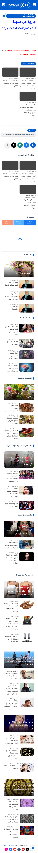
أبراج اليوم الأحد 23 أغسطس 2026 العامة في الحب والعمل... (12, 806)
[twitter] (27, 849)
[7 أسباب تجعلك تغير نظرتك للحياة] (26, 284)
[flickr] (6, 849)
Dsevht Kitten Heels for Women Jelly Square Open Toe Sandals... (11, 607)
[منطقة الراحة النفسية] (26, 308)
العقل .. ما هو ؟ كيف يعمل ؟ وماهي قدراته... (12, 368)
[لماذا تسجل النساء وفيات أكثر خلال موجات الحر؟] (27, 674)
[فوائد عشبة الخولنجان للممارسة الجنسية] (26, 407)
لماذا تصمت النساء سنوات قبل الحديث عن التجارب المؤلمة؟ (11, 703)
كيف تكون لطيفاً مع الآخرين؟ (19, 274)
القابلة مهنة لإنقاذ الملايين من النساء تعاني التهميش (11, 545)
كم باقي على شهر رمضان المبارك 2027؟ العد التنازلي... (11, 740)
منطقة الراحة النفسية (13, 308)
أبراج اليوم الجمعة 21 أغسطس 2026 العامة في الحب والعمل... (11, 833)
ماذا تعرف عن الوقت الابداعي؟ (11, 767)
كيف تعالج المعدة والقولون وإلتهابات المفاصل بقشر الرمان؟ (11, 435)
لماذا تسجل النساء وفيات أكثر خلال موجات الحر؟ (11, 676)
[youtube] (14, 849)
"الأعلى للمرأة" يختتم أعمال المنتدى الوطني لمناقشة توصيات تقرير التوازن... (28, 85)
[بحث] (3, 4)
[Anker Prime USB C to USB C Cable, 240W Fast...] (27, 638)
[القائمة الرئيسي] (34, 4)
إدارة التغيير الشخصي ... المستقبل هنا (13, 356)
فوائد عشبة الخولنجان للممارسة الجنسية (11, 408)
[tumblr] (19, 849)
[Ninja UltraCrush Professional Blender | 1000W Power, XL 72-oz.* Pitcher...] (27, 620)
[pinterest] (23, 849)
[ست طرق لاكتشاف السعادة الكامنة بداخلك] (26, 295)
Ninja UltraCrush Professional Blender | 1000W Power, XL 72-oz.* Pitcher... (12, 624)
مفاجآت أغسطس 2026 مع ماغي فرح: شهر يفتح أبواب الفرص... (21, 725)
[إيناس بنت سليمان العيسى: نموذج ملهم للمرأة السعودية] (26, 490)
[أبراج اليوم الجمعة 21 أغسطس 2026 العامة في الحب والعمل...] (27, 830)
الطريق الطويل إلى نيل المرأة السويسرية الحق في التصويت (11, 477)
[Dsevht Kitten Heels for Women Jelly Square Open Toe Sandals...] (27, 604)
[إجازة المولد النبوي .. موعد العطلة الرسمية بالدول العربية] (27, 752)
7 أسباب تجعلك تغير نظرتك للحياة (11, 284)
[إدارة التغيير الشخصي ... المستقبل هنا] (26, 354)
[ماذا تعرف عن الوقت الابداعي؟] (27, 767)
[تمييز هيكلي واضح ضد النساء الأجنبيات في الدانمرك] (26, 328)
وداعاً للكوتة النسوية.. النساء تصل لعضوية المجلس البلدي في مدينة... (19, 461)
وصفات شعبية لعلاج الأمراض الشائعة (12, 421)
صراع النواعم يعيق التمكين (11, 505)
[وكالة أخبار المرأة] (19, 5)
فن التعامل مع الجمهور (12, 343)
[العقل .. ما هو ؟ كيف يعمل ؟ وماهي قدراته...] (26, 367)
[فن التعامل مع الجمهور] (26, 343)
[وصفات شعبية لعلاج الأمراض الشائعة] (26, 419)
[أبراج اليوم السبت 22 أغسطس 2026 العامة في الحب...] (27, 818)
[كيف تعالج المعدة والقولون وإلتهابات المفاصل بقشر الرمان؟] (26, 432)
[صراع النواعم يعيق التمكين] (26, 505)
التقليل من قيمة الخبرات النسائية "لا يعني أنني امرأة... (12, 559)
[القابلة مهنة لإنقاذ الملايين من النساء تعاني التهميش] (26, 544)
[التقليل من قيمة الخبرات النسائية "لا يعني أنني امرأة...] (26, 556)
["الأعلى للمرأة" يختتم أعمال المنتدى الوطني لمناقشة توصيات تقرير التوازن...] (28, 72)
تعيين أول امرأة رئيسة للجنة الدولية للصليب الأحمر (10, 83)
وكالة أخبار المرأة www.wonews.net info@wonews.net (23, 16)
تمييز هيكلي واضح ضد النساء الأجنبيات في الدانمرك (11, 331)
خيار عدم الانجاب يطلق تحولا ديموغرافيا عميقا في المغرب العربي (20, 661)
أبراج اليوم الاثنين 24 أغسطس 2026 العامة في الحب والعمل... (19, 789)
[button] (26, 145)
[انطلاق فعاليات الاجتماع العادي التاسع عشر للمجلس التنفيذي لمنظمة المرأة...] (28, 96)
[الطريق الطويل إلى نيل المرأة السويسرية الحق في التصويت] (26, 474)
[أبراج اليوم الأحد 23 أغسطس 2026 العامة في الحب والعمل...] (27, 803)
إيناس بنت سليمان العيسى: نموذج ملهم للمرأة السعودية (11, 493)
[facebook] (10, 849)
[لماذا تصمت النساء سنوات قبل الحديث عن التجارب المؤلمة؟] (27, 702)
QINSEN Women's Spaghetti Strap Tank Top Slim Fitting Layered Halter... (20, 591)
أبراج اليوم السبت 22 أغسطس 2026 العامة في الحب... (11, 819)
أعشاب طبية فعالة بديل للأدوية (21, 395)
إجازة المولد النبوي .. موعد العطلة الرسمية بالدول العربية (11, 755)
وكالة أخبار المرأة (10, 846)
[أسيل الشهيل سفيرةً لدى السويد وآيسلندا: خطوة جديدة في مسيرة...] (27, 687)
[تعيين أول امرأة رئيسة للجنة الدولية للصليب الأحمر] (10, 72)
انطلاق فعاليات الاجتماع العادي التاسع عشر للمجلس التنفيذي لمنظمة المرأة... (28, 110)
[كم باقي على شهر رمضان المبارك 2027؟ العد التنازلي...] (27, 739)
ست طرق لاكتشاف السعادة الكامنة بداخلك (11, 296)
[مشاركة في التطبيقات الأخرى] (7, 145)
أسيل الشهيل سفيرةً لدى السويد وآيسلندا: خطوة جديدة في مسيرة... (11, 690)
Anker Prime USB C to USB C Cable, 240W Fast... (11, 639)
